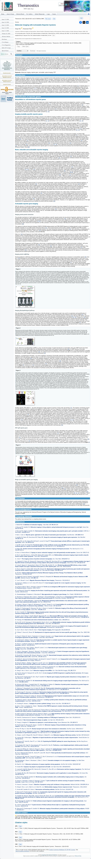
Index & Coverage (6, 48)
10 (48, 111)
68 (31, 358)
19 (78, 130)
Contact (54, 14)
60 (19, 258)
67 (44, 353)
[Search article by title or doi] (11, 54)
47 (38, 221)
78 (19, 437)
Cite (54, 18)
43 (79, 184)
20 (20, 139)
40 (60, 174)
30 (59, 157)
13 (48, 120)
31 (72, 167)
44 (41, 193)
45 (56, 209)
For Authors (29, 14)
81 (62, 487)
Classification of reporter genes (7, 64)
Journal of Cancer (7, 84)
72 (71, 407)
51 (46, 227)
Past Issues (4, 39)
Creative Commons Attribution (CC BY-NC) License (62, 849)
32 (25, 169)
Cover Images (5, 42)
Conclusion (7, 66)
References (7, 69)
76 (62, 425)
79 (88, 439)
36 (70, 172)
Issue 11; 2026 (5, 31)
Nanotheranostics (7, 73)
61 (82, 314)
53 (39, 230)
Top (7, 61)
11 (65, 119)
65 (68, 349)
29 (71, 156)
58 (25, 250)
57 (81, 247)
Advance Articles (6, 36)
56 (51, 246)
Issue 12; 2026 (5, 28)
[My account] (89, 14)
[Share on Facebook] (80, 22)
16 (16, 126)
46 (65, 218)
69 (60, 361)
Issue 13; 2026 (5, 25)
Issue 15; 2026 (5, 19)
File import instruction (41, 50)
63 (73, 317)
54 (21, 234)
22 (81, 140)
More (54, 35)
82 (84, 504)
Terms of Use (78, 856)
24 (26, 144)
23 (70, 143)
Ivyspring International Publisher (49, 854)
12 (46, 120)
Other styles (25, 46)
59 (85, 257)
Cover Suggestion (6, 45)
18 (76, 130)
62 (72, 316)
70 (46, 363)
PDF (81, 18)
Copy (18, 46)
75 (72, 419)
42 (36, 184)
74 (71, 419)
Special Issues (5, 50)
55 (39, 244)
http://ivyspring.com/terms (22, 851)
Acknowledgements (7, 68)
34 (34, 169)
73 (21, 419)
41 (70, 174)
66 (39, 351)
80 (76, 485)
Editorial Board (20, 14)
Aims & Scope (10, 14)
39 (72, 172)
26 (56, 144)
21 (27, 140)
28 (28, 147)
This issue (48, 18)
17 (80, 128)
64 (75, 317)
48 (22, 224)
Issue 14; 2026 (5, 22)
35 (64, 170)
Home (2, 14)
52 (70, 229)
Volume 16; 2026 (6, 33)
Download (32, 50)
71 (33, 365)
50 (39, 221)
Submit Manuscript (39, 14)
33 (27, 169)
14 (80, 120)
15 (82, 120)
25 (54, 144)
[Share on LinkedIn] (87, 22)
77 (58, 433)
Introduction (7, 62)
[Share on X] (84, 22)
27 (16, 145)
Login (48, 14)
